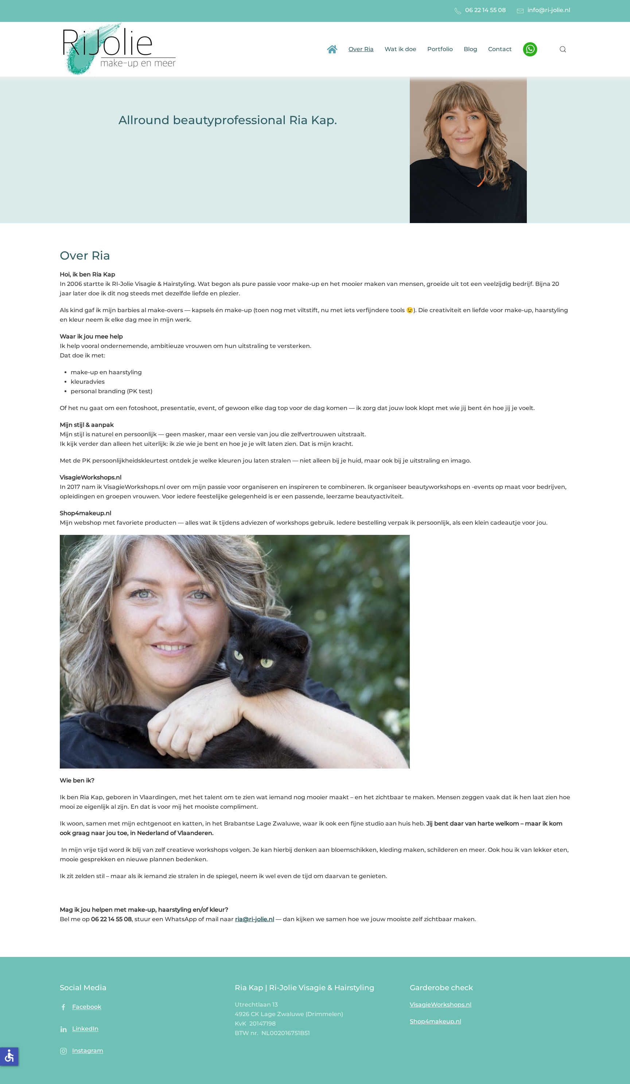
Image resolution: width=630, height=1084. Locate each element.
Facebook (86, 1007)
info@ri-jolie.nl (549, 10)
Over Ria (361, 49)
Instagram (87, 1050)
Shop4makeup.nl (435, 1021)
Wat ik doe (400, 49)
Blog (470, 49)
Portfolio (440, 49)
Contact (500, 49)
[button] (563, 49)
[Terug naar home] (121, 49)
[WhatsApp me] (530, 48)
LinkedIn (85, 1029)
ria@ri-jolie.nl (254, 919)
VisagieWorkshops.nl (440, 1004)
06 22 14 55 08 (485, 10)
